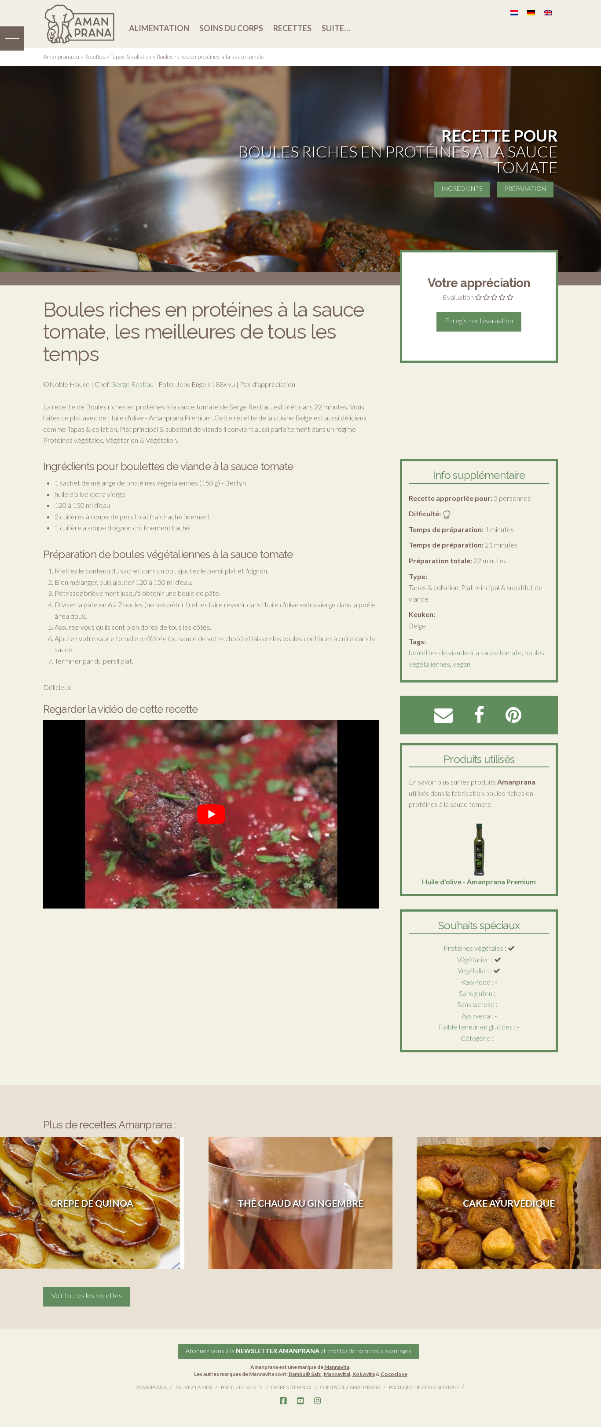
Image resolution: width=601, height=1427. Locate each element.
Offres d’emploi (291, 1387)
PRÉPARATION (525, 188)
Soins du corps (231, 28)
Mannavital (337, 1374)
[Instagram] (317, 1401)
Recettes (292, 28)
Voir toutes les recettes (86, 1295)
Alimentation (159, 28)
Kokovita (363, 1374)
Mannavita (336, 1367)
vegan (461, 664)
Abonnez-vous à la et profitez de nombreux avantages (298, 1350)
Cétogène (476, 1038)
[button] (12, 38)
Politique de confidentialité (427, 1387)
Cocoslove (394, 1374)
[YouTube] (300, 1401)
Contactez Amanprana (350, 1387)
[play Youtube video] (211, 814)
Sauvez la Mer (194, 1387)
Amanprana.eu (61, 56)
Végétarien (473, 959)
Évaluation (458, 297)
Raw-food (476, 982)
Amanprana (151, 1387)
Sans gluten (475, 993)
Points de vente (242, 1387)
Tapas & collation (130, 56)
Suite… (336, 28)
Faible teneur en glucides (476, 1026)
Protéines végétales (473, 948)
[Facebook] (283, 1401)
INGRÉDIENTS (461, 188)
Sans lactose (476, 1004)
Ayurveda (476, 1015)
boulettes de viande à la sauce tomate (465, 652)
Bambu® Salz (305, 1374)
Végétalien (473, 970)
